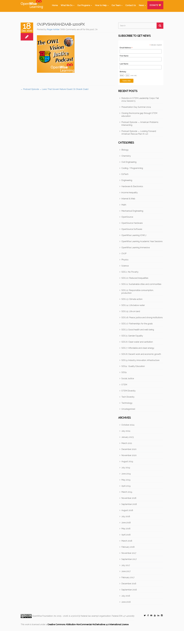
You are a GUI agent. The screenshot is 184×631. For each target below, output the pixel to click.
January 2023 (127, 437)
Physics (124, 259)
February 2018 (128, 547)
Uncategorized (128, 409)
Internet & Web (128, 198)
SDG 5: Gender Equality (132, 336)
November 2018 (128, 498)
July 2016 (125, 596)
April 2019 (126, 486)
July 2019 (125, 467)
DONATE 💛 (155, 5)
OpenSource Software (131, 229)
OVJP (123, 253)
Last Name (124, 64)
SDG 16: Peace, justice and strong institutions (142, 317)
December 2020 (128, 449)
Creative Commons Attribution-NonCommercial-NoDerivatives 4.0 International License (88, 624)
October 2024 (127, 425)
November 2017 (128, 553)
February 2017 (127, 577)
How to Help (101, 5)
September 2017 (129, 559)
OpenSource (127, 217)
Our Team (116, 5)
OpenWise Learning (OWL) (133, 235)
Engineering (126, 180)
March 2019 (126, 492)
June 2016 (126, 602)
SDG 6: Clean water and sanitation (137, 342)
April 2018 (126, 535)
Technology (126, 403)
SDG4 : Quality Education (133, 366)
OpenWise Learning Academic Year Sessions (142, 241)
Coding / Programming (132, 168)
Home (55, 5)
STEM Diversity (128, 391)
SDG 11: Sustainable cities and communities (141, 284)
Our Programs (84, 5)
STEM (124, 384)
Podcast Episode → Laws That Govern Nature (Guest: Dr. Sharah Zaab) (54, 89)
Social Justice (127, 378)
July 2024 (125, 431)
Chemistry (126, 156)
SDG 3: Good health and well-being (137, 329)
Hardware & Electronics (132, 186)
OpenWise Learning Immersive (135, 247)
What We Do (67, 5)
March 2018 (126, 541)
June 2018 (126, 522)
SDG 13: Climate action (131, 299)
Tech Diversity (127, 397)
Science (125, 266)
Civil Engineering (128, 162)
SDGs (124, 372)
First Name (124, 56)
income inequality (129, 192)
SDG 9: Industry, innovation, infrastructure (140, 360)
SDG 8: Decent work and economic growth (141, 354)
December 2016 (128, 583)
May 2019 (125, 480)
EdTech (124, 174)
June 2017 (126, 571)
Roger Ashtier (53, 29)
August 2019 (127, 461)
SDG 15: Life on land (130, 311)
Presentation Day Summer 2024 (136, 107)
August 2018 (127, 510)
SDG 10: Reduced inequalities (134, 278)
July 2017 (125, 565)
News (142, 5)
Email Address (126, 47)
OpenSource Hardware (132, 223)
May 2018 (125, 528)
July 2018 (125, 516)
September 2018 (129, 504)
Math (123, 205)
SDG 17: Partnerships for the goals (137, 323)
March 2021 (126, 443)
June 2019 (126, 474)
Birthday (123, 72)
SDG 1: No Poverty (129, 272)
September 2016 (129, 590)
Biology (125, 150)
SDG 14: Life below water (133, 305)
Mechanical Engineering (132, 211)
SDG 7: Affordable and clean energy (137, 348)
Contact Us (130, 5)
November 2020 (129, 455)
